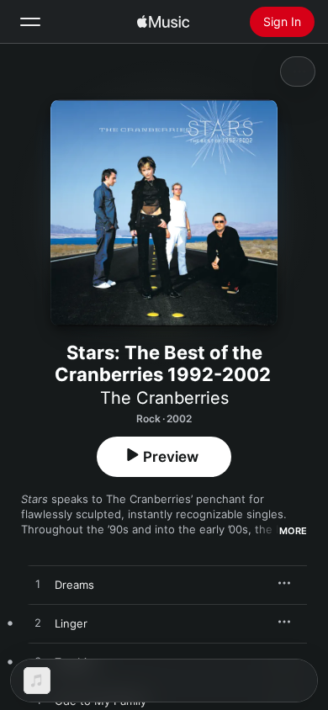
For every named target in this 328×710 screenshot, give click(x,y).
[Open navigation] (30, 21)
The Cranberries (164, 398)
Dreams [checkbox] (74, 584)
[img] (163, 21)
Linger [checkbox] (71, 623)
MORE (293, 531)
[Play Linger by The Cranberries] (38, 623)
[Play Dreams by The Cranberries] (38, 584)
